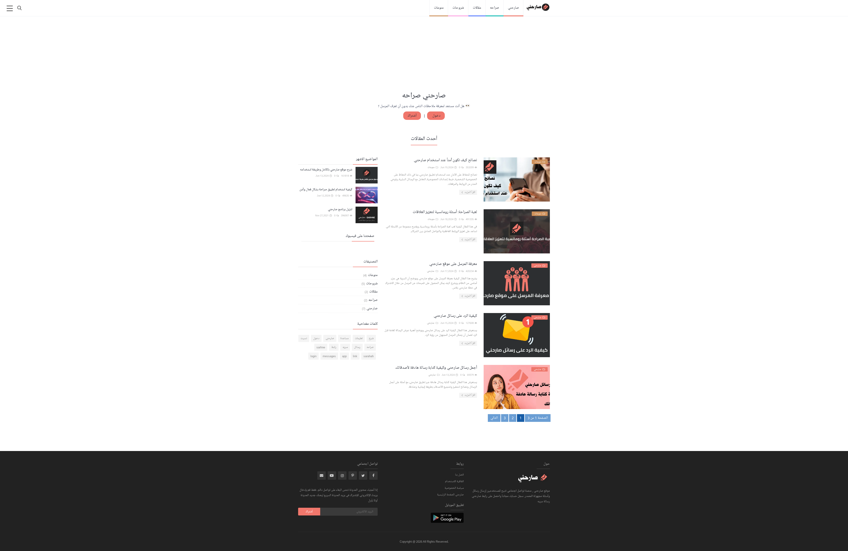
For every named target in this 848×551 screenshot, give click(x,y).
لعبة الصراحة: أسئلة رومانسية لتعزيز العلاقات (445, 212)
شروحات (458, 7)
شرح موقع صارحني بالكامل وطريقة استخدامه (326, 170)
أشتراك (412, 115)
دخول (436, 115)
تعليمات (359, 338)
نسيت (304, 338)
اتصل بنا (459, 475)
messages (329, 356)
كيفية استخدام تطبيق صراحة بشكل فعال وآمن (325, 189)
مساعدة (344, 338)
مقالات (477, 7)
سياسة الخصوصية (454, 488)
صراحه (494, 7)
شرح (371, 338)
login (313, 356)
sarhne (320, 347)
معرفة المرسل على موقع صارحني (453, 263)
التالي (494, 417)
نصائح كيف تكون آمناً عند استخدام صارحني (445, 160)
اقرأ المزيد (469, 192)
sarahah (368, 356)
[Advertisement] (424, 57)
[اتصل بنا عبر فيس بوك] (373, 475)
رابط (333, 347)
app (344, 356)
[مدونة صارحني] (533, 480)
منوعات (439, 7)
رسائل (357, 347)
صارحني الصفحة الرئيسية (450, 495)
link (355, 356)
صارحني (513, 7)
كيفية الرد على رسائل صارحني (455, 315)
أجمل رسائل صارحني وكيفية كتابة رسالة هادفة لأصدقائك (436, 367)
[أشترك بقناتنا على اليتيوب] (332, 475)
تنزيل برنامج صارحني (340, 209)
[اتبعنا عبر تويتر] (363, 475)
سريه (345, 347)
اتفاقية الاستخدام (454, 481)
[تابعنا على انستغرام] (352, 475)
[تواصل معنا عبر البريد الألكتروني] (321, 475)
